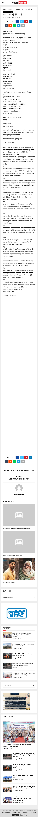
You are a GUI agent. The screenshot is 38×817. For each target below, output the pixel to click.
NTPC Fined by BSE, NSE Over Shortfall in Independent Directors (23, 645)
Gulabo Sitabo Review (8, 582)
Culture (4, 12)
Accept (16, 815)
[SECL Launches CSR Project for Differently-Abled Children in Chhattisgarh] (7, 675)
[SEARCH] (33, 686)
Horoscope (10, 12)
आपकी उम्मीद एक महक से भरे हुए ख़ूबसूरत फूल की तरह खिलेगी (16, 528)
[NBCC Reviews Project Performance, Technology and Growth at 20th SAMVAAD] (7, 635)
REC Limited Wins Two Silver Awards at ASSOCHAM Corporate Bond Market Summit (24, 798)
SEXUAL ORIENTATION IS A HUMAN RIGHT (19, 470)
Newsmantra (7, 17)
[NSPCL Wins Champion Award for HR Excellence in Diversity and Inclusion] (7, 789)
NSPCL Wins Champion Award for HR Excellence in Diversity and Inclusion (24, 787)
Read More (23, 815)
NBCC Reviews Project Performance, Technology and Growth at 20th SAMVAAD (21, 635)
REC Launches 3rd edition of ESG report (23, 776)
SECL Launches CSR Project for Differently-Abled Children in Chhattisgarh (23, 674)
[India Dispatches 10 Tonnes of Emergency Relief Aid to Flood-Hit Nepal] (7, 656)
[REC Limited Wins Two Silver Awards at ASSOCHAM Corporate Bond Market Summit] (7, 800)
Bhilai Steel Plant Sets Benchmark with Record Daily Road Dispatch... (22, 664)
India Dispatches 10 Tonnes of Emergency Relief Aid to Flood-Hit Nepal (23, 766)
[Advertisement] (19, 375)
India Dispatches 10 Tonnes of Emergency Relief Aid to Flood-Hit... (23, 655)
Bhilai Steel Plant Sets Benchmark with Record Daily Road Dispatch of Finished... (23, 755)
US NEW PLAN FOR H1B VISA (19, 479)
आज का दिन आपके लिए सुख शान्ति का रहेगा (12, 555)
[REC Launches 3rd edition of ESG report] (7, 779)
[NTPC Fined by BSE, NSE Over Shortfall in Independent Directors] (7, 646)
